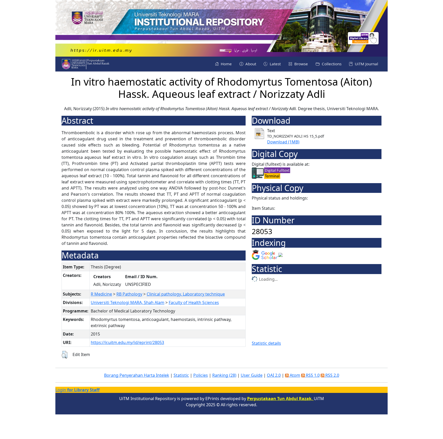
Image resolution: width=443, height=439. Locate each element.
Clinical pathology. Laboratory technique (186, 294)
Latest (275, 63)
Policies (200, 375)
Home (226, 63)
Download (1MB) (283, 142)
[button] (64, 355)
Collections (331, 63)
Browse (300, 63)
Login (77, 390)
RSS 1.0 (312, 375)
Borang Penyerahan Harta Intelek (136, 375)
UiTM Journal (366, 63)
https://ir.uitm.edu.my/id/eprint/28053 (127, 342)
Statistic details (266, 343)
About (250, 63)
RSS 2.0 (331, 375)
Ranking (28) (224, 375)
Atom (294, 375)
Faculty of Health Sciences (194, 302)
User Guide (252, 375)
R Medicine (101, 294)
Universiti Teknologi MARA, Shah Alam (127, 302)
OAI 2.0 (274, 375)
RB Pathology (129, 294)
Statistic (181, 375)
